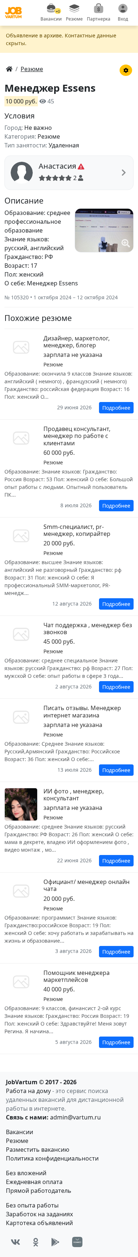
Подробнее (116, 407)
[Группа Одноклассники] (35, 1242)
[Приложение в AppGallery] (77, 1242)
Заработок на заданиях (39, 1214)
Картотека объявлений (39, 1223)
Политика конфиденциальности (52, 1158)
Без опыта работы (32, 1205)
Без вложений (26, 1173)
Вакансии (19, 1132)
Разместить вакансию (37, 1149)
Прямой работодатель (38, 1191)
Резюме (17, 1141)
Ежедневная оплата (34, 1182)
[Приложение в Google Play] (55, 1242)
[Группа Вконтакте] (15, 1242)
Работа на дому (28, 1091)
